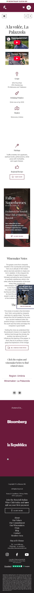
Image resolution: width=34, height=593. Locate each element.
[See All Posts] (4, 16)
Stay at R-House (17, 540)
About (17, 517)
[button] (28, 7)
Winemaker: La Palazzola (17, 381)
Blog (17, 530)
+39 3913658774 (20, 546)
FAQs (17, 527)
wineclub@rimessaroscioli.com (17, 548)
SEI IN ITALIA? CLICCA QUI (17, 1)
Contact (17, 533)
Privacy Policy (24, 494)
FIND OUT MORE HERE (25, 306)
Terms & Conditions (12, 494)
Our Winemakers (17, 525)
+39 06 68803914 (18, 544)
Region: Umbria (17, 376)
